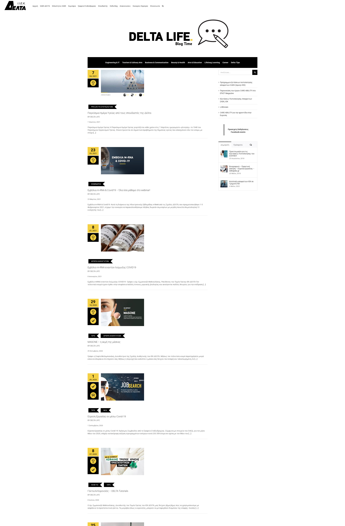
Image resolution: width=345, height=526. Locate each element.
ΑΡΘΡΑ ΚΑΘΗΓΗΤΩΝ (100, 261)
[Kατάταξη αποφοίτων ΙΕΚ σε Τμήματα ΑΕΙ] (223, 182)
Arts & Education (195, 62)
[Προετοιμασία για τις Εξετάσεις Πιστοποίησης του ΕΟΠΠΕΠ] (223, 152)
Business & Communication (156, 62)
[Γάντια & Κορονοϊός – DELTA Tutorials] (122, 461)
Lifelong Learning (212, 62)
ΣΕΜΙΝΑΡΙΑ (96, 184)
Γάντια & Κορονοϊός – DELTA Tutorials (108, 491)
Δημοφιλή (225, 145)
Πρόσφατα (237, 145)
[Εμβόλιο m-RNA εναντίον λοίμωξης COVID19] (122, 238)
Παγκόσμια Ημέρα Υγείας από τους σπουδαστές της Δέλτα (119, 113)
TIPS (93, 336)
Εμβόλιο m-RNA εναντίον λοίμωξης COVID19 (112, 267)
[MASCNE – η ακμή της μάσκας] (122, 312)
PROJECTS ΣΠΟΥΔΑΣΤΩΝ (102, 107)
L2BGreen (224, 107)
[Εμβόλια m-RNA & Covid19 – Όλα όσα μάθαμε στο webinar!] (122, 160)
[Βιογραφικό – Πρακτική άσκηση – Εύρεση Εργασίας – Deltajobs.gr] (223, 167)
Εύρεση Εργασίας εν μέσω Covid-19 (107, 416)
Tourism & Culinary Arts (132, 62)
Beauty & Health (178, 62)
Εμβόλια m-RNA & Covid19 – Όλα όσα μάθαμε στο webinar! (119, 190)
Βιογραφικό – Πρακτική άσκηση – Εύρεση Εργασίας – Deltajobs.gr (241, 168)
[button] (163, 6)
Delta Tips (235, 62)
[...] (94, 133)
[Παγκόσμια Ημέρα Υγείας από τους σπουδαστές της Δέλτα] (122, 83)
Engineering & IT (112, 62)
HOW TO (94, 485)
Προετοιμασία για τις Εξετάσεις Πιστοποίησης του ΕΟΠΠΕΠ (241, 153)
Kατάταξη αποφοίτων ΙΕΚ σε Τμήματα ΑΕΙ (241, 182)
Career (225, 62)
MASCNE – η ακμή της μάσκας (104, 341)
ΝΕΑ (105, 410)
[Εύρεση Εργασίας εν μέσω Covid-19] (122, 387)
